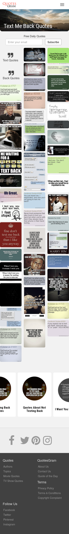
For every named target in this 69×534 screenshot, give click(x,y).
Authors (7, 466)
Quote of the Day (48, 476)
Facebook (9, 510)
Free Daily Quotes (34, 36)
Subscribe (53, 42)
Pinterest (8, 519)
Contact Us (44, 471)
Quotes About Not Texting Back (34, 409)
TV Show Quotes (13, 481)
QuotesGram (9, 4)
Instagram (9, 524)
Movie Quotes (11, 476)
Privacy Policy (46, 488)
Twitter (7, 515)
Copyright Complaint (50, 498)
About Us (43, 466)
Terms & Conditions (49, 493)
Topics (7, 471)
